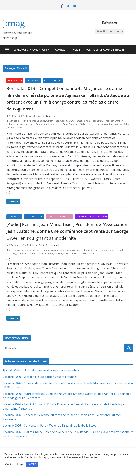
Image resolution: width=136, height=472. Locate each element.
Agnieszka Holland (18, 120)
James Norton (83, 120)
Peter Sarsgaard (71, 124)
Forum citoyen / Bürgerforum (91, 216)
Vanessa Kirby (122, 124)
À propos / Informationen (32, 49)
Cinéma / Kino (33, 80)
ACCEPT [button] (32, 464)
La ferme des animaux (17, 124)
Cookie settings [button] (14, 464)
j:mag (14, 23)
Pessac (37, 253)
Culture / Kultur (52, 80)
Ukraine (92, 124)
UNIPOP (58, 253)
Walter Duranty (14, 127)
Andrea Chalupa (37, 120)
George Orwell (67, 120)
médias (48, 124)
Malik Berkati (35, 116)
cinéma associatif (60, 249)
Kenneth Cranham (115, 120)
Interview (10, 253)
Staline (83, 124)
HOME (76, 49)
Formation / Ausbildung (59, 216)
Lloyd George (36, 124)
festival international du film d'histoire (88, 249)
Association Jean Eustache (30, 249)
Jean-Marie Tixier (24, 253)
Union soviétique (105, 124)
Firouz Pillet (38, 245)
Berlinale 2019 (15, 80)
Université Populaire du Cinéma (79, 253)
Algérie (12, 249)
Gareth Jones (52, 120)
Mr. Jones (57, 124)
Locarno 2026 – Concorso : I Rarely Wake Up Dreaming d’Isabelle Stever (50, 425)
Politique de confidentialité (105, 49)
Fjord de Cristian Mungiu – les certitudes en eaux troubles (41, 370)
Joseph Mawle (98, 120)
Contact (61, 49)
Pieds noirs (47, 253)
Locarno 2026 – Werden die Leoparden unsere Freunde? (40, 377)
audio (47, 249)
